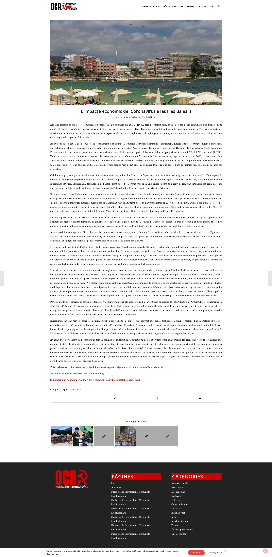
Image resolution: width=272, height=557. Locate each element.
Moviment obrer (179, 521)
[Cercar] (219, 6)
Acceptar (196, 552)
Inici (113, 483)
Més (173, 516)
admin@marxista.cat (151, 367)
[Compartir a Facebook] (71, 398)
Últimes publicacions (182, 529)
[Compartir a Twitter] (114, 398)
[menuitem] (151, 6)
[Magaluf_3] (136, 62)
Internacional (178, 512)
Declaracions (136, 117)
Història (175, 508)
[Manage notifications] (265, 551)
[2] (51, 164)
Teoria (174, 525)
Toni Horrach (151, 117)
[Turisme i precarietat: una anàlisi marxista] (104, 436)
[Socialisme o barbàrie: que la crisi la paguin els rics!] (167, 436)
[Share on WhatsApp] (157, 398)
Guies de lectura (179, 504)
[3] (216, 202)
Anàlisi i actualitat (180, 483)
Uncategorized (178, 533)
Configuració (216, 552)
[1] (219, 152)
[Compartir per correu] (200, 398)
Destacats (176, 495)
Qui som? (116, 487)
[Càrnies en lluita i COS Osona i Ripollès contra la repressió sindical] (2, 278)
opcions (54, 554)
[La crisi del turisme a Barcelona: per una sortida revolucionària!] (125, 436)
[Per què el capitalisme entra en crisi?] (146, 436)
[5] (110, 310)
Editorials (176, 500)
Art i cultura (177, 487)
